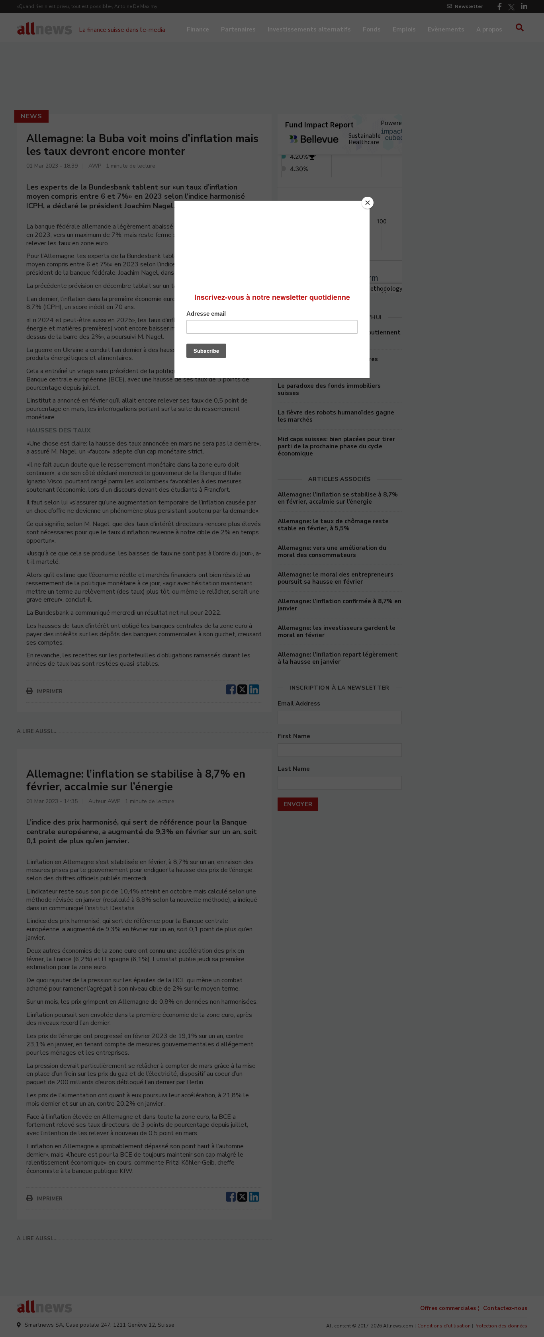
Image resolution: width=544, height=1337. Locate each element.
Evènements (446, 29)
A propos (489, 29)
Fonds (372, 29)
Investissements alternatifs (309, 29)
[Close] (368, 203)
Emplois (404, 29)
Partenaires (238, 29)
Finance (198, 29)
